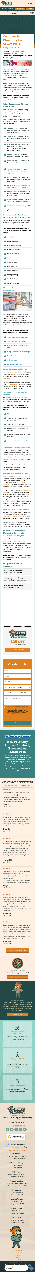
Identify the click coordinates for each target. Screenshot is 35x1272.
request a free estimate (11, 100)
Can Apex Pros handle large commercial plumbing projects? (15, 579)
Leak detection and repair (16, 356)
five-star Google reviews (20, 187)
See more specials (17, 650)
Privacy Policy (23, 715)
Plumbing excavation (14, 364)
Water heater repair (14, 414)
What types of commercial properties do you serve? (13, 572)
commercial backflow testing (13, 516)
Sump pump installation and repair (19, 352)
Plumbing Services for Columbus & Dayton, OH (14, 52)
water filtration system (10, 459)
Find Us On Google (17, 1144)
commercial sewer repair (21, 476)
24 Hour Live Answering (17, 1147)
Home (5, 51)
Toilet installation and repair (16, 341)
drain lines (6, 378)
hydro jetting (14, 384)
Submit (17, 723)
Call (30, 9)
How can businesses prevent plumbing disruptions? (14, 586)
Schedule (21, 9)
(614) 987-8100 (20, 1122)
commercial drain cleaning (18, 372)
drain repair (16, 374)
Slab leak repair (12, 360)
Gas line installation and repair (17, 337)
